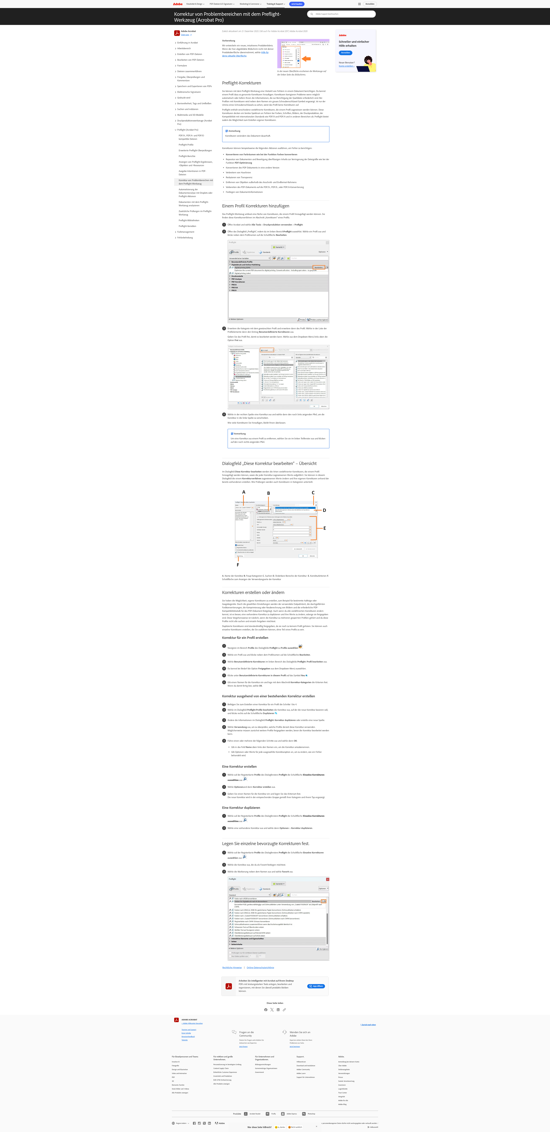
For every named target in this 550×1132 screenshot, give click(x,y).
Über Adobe (342, 1066)
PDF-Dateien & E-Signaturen (221, 4)
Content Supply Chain (221, 1068)
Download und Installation (306, 1066)
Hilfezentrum (301, 1062)
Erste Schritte (186, 1033)
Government (259, 1072)
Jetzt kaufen (296, 4)
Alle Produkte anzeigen (180, 1093)
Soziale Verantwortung (346, 1081)
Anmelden (370, 4)
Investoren (342, 1085)
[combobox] (341, 14)
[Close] (316, 1126)
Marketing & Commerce (249, 4)
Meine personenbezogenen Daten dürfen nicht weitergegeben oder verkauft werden (347, 1123)
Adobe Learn (301, 1073)
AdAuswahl (374, 1127)
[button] (359, 4)
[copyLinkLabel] (284, 1010)
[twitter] (204, 1123)
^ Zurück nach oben (368, 1025)
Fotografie (175, 1066)
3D (173, 1081)
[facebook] (194, 1123)
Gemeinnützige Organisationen (266, 1068)
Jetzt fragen (243, 1047)
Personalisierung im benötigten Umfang (227, 1064)
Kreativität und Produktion (222, 1076)
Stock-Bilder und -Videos (180, 1089)
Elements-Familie (178, 1085)
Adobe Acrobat (188, 31)
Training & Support (275, 4)
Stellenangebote (344, 1070)
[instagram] (199, 1123)
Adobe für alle (343, 1100)
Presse (340, 1077)
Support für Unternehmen (306, 1077)
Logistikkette (342, 1089)
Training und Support (189, 1030)
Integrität (341, 1097)
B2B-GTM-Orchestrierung (222, 1080)
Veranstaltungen (344, 1073)
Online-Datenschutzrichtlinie (260, 967)
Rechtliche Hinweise (232, 967)
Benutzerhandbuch (188, 1037)
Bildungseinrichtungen (263, 1064)
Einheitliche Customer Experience (225, 1072)
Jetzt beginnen (295, 1047)
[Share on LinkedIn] (278, 1010)
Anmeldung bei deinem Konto (348, 1062)
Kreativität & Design (194, 4)
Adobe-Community (303, 1070)
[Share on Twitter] (272, 1010)
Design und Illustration (180, 1070)
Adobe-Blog (342, 1104)
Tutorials (185, 1040)
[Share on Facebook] (266, 1010)
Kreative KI (176, 1062)
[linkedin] (209, 1123)
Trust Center (342, 1093)
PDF (173, 1077)
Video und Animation (179, 1073)
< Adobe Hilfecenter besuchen (192, 1023)
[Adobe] (178, 4)
